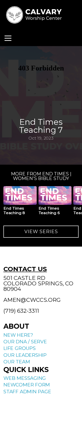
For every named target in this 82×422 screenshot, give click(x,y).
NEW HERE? (18, 335)
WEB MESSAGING (24, 378)
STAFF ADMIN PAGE (27, 391)
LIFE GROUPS (19, 348)
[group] (20, 202)
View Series (41, 231)
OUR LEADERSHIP (25, 355)
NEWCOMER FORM (26, 385)
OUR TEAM (16, 362)
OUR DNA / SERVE (25, 341)
